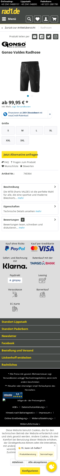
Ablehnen (17, 462)
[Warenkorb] (54, 19)
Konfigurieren (30, 470)
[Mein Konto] (46, 19)
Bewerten (28, 166)
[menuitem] (9, 19)
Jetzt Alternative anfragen (20, 154)
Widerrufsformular (30, 423)
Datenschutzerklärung (33, 407)
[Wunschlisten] (37, 19)
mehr (20, 198)
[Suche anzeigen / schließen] (29, 19)
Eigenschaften (12, 206)
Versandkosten (10, 377)
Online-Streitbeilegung (16, 418)
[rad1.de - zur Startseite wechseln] (16, 11)
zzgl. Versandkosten (21, 106)
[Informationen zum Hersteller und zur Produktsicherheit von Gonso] (14, 44)
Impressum (45, 412)
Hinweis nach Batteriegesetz (20, 412)
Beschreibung (11, 186)
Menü (12, 19)
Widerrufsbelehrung (42, 418)
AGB (15, 407)
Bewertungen (11, 219)
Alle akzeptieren (37, 462)
